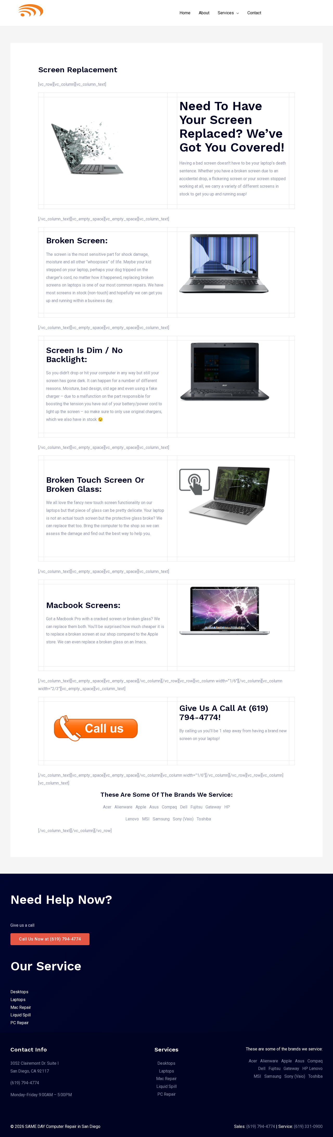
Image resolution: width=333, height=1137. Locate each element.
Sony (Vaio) (183, 818)
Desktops (19, 991)
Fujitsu (274, 1068)
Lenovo (132, 818)
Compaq (169, 807)
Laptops (17, 999)
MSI (146, 818)
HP (227, 807)
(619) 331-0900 (308, 1126)
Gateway (213, 807)
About (204, 12)
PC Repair (19, 1022)
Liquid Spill (20, 1014)
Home (185, 12)
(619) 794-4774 (24, 1082)
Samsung (161, 818)
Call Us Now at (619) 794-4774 (50, 939)
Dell (183, 807)
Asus (154, 807)
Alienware (123, 807)
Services (226, 12)
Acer (107, 807)
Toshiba (204, 818)
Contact (254, 12)
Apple (141, 807)
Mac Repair (20, 1007)
